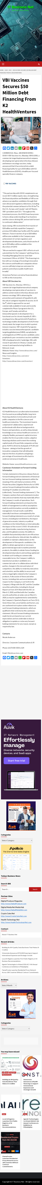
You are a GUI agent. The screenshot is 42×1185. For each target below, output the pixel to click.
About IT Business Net (9, 934)
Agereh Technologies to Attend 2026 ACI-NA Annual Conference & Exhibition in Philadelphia (19, 965)
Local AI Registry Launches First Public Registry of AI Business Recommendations (19, 960)
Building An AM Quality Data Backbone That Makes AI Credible (20, 948)
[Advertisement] (21, 34)
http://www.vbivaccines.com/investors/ (17, 361)
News (25, 1074)
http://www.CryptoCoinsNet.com (14, 916)
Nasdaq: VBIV (21, 285)
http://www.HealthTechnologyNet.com (16, 922)
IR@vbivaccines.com (15, 653)
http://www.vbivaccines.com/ (26, 350)
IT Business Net (21, 6)
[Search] (39, 64)
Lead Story (13, 1072)
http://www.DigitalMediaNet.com (14, 910)
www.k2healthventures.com (25, 464)
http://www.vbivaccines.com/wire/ (15, 356)
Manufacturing (7, 1074)
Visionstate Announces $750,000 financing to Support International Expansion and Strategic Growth (20, 954)
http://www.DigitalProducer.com (13, 904)
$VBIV (5, 155)
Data (6, 1072)
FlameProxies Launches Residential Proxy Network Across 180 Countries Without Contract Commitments (20, 971)
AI (3, 1072)
